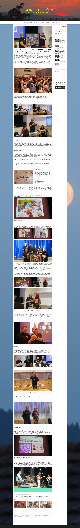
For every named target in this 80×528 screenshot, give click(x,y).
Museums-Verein (24, 515)
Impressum (47, 22)
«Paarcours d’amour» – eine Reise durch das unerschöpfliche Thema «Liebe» (59, 52)
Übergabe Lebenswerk (18, 516)
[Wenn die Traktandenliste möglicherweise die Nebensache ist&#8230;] (20, 504)
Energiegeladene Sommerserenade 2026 (62, 40)
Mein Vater (35, 22)
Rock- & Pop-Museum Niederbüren (22, 103)
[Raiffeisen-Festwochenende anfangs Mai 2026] (57, 59)
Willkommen (22, 22)
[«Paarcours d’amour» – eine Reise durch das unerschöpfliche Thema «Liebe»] (57, 50)
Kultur (18, 513)
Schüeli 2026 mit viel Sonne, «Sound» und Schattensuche (62, 46)
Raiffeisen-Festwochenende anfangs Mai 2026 (62, 60)
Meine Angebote (41, 22)
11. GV (20, 515)
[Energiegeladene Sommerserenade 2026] (57, 40)
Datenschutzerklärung (55, 22)
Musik (21, 513)
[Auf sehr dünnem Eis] (57, 56)
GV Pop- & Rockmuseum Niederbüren (23, 494)
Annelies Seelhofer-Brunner (37, 53)
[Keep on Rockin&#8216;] (33, 504)
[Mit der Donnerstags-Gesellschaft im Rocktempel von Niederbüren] (46, 504)
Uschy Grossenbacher (25, 516)
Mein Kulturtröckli (40, 10)
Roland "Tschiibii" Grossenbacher (44, 515)
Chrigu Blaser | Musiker (43, 465)
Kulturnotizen (29, 22)
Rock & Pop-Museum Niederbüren (32, 515)
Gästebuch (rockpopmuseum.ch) (29, 196)
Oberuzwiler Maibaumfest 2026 (62, 63)
